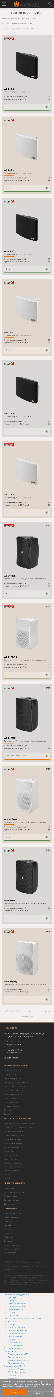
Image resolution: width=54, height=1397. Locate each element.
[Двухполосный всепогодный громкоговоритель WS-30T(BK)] (27, 552)
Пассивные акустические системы (19, 1128)
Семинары (8, 1225)
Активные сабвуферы (13, 1131)
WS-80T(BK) (10, 900)
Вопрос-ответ (15, 1357)
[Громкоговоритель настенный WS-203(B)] (27, 65)
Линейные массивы (12, 1139)
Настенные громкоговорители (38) (17, 23)
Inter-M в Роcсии (16, 1369)
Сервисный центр (12, 1249)
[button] (4, 4)
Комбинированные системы (16, 1083)
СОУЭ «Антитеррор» (13, 1071)
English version (11, 1058)
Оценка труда (10, 1253)
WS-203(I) (9, 170)
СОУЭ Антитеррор (17, 1330)
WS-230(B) (9, 413)
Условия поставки (12, 1245)
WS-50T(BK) (10, 738)
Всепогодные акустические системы (20, 1124)
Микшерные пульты (13, 1143)
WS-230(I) (9, 494)
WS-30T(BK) (10, 576)
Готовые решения (12, 1106)
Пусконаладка (10, 1196)
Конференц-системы (13, 1167)
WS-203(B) (9, 89)
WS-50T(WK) (10, 819)
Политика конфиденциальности (18, 1266)
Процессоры (9, 1151)
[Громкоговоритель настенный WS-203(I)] (27, 146)
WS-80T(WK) (10, 981)
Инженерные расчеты (14, 1192)
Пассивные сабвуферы (14, 1135)
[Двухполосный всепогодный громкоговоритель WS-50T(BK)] (27, 714)
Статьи (7, 1114)
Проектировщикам (14, 1348)
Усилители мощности (13, 1090)
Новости (7, 1229)
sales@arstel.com (12, 1044)
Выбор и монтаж (11, 1200)
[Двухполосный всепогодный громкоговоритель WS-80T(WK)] (27, 958)
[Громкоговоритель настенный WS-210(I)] (27, 309)
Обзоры (7, 1110)
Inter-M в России (11, 1217)
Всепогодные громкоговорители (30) (18, 18)
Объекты (12, 1378)
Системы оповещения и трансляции (22, 1318)
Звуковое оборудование (16, 1294)
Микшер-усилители (13, 1094)
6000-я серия (10, 1075)
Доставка (8, 1241)
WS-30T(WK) (10, 657)
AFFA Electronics (11, 1221)
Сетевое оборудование (14, 1086)
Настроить (39, 1393)
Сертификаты (10, 1204)
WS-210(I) (8, 332)
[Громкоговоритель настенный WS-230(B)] (27, 390)
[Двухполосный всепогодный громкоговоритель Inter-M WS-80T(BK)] (27, 877)
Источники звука (11, 1155)
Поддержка (10, 1351)
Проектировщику (17, 1306)
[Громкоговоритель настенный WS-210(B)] (27, 227)
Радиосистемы (10, 1159)
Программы (9, 1188)
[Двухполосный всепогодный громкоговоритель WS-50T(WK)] (27, 795)
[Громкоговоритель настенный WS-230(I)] (27, 471)
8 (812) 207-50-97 (12, 1041)
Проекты (8, 1233)
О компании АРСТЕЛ (13, 1213)
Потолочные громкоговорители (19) (17, 29)
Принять (14, 1392)
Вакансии (8, 1237)
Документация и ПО (18, 1354)
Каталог (12, 1297)
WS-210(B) (9, 251)
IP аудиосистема (11, 1102)
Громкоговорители (12, 1079)
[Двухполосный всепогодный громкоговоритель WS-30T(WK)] (27, 633)
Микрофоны (9, 1098)
